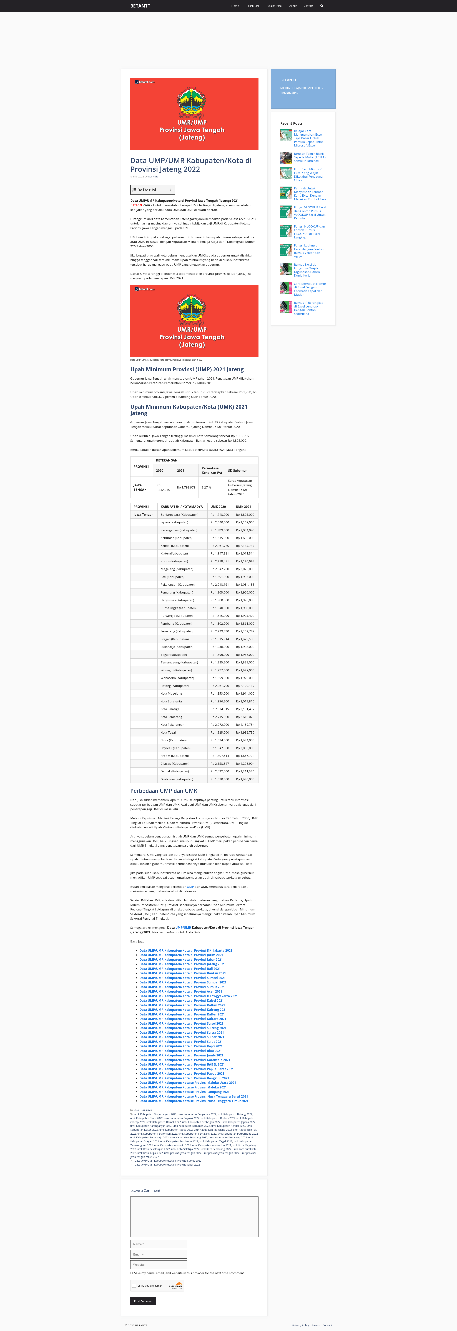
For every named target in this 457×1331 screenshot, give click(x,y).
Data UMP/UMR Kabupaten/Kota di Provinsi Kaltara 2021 (182, 1019)
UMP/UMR (183, 927)
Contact (308, 6)
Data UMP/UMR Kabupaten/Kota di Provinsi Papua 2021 (181, 1073)
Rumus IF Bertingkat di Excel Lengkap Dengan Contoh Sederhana (308, 308)
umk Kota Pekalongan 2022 (153, 1149)
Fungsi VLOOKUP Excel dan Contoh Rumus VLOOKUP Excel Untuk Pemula (310, 212)
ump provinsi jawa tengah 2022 (182, 1153)
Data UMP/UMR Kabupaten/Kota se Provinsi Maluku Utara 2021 (187, 1083)
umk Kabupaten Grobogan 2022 (201, 1122)
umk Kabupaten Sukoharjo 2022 (179, 1141)
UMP (190, 887)
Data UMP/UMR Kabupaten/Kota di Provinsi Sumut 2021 (182, 987)
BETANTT (140, 6)
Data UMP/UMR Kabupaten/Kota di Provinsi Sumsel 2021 (182, 978)
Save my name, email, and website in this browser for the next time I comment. (189, 1273)
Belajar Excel (274, 6)
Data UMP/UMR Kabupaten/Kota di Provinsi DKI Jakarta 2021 (185, 950)
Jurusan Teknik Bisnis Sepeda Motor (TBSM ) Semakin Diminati (310, 157)
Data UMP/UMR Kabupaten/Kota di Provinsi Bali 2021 (180, 969)
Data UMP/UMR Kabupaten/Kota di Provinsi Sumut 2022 (167, 1160)
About (293, 6)
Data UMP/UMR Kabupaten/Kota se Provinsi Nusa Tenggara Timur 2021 (193, 1101)
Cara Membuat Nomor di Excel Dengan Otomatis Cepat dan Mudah (310, 289)
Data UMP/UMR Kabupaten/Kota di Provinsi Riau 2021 (180, 1051)
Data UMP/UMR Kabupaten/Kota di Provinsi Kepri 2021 (181, 1046)
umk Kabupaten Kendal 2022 (228, 1125)
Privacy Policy (300, 1325)
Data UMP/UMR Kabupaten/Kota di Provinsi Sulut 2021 (181, 1042)
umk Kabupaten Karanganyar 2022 (150, 1125)
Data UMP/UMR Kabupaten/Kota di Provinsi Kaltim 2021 (182, 1005)
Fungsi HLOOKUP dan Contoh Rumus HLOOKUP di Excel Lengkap (309, 231)
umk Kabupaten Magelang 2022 (213, 1129)
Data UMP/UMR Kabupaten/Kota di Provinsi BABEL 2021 (182, 1064)
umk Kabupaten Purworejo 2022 (149, 1137)
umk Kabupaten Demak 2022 (164, 1122)
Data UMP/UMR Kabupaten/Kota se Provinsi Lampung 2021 (184, 1092)
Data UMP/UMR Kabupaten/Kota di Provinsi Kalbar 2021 (182, 1014)
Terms (316, 1325)
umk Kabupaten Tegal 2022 (216, 1141)
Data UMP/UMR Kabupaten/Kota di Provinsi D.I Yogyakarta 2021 (188, 996)
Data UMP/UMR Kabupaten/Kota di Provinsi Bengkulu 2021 (184, 1078)
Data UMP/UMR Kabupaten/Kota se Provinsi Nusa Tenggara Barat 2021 (193, 1096)
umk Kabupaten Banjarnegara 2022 (155, 1114)
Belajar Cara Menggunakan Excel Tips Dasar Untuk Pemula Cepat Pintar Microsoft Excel (308, 138)
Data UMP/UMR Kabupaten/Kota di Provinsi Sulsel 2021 (181, 1023)
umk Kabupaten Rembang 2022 (188, 1137)
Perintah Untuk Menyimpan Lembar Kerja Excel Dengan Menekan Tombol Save (310, 193)
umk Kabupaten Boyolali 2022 (181, 1118)
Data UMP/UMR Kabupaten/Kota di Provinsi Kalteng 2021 (183, 1010)
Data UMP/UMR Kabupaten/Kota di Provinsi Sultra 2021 (181, 1032)
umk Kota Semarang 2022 (216, 1149)
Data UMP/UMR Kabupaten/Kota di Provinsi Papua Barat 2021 (186, 1069)
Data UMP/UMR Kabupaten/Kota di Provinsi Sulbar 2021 (181, 1037)
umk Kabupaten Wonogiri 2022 (172, 1145)
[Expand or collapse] (170, 190)
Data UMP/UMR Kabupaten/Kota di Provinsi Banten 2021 (182, 973)
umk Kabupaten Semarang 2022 (228, 1137)
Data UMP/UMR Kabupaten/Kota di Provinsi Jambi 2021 (181, 1055)
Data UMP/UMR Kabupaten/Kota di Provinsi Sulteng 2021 (183, 1028)
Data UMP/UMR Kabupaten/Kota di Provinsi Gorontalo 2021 (184, 1060)
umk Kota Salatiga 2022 (185, 1149)
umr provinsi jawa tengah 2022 (221, 1153)
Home (235, 6)
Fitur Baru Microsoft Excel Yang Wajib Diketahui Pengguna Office (308, 174)
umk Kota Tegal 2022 (150, 1153)
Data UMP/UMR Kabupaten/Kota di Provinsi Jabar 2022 (167, 1164)
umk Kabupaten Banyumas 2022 (197, 1114)
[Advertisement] (228, 38)
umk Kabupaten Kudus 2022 (176, 1129)
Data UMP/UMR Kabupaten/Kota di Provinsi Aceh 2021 (180, 991)
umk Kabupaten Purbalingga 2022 (238, 1133)
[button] (322, 6)
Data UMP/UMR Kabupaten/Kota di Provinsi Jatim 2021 (181, 955)
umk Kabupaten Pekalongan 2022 (157, 1133)
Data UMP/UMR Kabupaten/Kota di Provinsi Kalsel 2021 (181, 1000)
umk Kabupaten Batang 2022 (235, 1114)
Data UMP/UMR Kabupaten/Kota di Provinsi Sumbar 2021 (183, 982)
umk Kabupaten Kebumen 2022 (191, 1125)
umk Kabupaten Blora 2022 (146, 1118)
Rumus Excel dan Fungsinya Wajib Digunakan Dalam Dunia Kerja (307, 269)
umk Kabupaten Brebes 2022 (218, 1118)
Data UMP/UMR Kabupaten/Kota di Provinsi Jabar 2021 (181, 960)
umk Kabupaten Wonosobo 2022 (211, 1145)
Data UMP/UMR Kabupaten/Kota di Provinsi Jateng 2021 (182, 964)
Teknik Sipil (252, 6)
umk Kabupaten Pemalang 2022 (197, 1133)
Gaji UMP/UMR (143, 1110)
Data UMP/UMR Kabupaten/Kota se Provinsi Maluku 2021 (183, 1087)
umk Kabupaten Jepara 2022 (238, 1122)
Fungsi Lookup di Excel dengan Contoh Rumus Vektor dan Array (308, 250)
